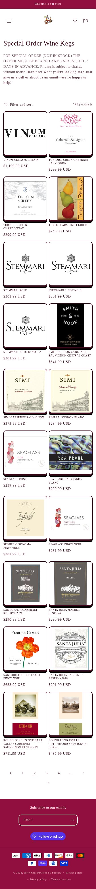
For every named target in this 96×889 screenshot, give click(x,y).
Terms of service (61, 879)
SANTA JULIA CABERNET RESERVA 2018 (66, 677)
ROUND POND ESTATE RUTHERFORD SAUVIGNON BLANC (68, 744)
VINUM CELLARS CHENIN (21, 159)
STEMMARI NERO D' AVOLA (22, 352)
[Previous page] (11, 773)
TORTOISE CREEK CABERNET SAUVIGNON (69, 161)
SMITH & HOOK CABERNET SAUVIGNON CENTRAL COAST (70, 353)
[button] (9, 21)
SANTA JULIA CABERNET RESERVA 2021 (20, 611)
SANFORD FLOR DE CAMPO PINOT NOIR (22, 677)
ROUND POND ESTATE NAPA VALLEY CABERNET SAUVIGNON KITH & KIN (22, 744)
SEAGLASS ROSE (15, 479)
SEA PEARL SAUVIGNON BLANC (65, 481)
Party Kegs (31, 872)
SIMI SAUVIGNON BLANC (66, 417)
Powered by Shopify (49, 872)
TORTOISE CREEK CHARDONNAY (15, 227)
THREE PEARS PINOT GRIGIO (68, 225)
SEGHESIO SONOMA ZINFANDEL (17, 546)
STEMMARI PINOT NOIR (65, 290)
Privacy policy (38, 879)
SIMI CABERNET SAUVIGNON (23, 417)
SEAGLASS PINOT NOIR (65, 544)
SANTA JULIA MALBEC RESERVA (64, 611)
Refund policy (74, 872)
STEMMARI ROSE (15, 290)
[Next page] (48, 783)
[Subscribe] (72, 820)
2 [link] (35, 773)
